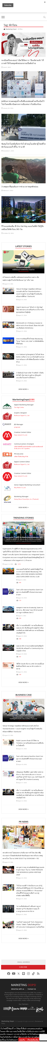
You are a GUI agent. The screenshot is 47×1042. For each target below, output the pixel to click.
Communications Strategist (24, 444)
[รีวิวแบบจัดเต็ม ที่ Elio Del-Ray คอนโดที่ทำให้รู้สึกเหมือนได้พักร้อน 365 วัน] (23, 209)
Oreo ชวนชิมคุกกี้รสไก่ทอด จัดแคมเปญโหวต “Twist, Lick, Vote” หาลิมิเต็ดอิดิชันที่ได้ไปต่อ (30, 341)
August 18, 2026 (22, 597)
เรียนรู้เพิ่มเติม (32, 1040)
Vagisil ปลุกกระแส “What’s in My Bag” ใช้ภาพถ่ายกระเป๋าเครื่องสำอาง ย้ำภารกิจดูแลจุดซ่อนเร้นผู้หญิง (30, 309)
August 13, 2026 (22, 636)
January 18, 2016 (8, 108)
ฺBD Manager (18, 424)
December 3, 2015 (8, 151)
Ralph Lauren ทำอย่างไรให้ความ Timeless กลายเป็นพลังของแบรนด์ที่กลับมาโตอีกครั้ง (30, 742)
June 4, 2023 (7, 67)
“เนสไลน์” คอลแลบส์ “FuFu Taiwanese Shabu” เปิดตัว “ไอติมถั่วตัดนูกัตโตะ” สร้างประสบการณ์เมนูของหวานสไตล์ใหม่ (30, 924)
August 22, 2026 (22, 299)
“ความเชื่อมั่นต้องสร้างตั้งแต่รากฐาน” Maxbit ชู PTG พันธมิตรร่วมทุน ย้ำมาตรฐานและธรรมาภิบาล (28, 908)
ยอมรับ (22, 1040)
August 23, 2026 (8, 284)
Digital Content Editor (22, 462)
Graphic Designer (20, 413)
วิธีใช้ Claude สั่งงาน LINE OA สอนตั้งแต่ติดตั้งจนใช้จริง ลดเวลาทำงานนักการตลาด (30, 666)
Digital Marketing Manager (24, 405)
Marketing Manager (21, 496)
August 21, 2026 (22, 315)
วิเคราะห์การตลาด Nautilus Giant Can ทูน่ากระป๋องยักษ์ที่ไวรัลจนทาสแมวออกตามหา (29, 592)
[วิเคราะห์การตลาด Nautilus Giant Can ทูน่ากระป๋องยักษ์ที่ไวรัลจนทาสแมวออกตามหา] (8, 591)
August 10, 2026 (22, 654)
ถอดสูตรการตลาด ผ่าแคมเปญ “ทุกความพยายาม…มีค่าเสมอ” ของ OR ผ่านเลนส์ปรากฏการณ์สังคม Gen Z (29, 609)
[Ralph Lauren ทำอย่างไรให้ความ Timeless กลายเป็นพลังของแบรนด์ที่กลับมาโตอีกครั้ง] (8, 742)
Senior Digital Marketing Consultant (27, 485)
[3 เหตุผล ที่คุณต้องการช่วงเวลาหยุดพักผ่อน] (23, 169)
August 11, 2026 (22, 672)
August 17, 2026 (22, 782)
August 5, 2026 (21, 615)
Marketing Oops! (7, 1021)
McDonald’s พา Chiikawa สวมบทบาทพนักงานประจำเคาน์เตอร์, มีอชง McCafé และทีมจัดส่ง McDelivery (30, 325)
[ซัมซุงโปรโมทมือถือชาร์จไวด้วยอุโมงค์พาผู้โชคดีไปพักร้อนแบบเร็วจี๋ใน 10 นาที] (23, 127)
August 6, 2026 (21, 580)
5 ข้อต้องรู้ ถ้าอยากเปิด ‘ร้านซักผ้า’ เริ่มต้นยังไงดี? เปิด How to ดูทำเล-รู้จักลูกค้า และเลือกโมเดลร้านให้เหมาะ (30, 375)
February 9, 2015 (8, 190)
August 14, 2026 (8, 564)
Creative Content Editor (22, 432)
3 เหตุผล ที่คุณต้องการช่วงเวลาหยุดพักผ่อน (19, 186)
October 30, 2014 (8, 233)
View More (22, 507)
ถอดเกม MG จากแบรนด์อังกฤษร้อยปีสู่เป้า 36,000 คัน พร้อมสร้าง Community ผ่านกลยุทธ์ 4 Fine (30, 648)
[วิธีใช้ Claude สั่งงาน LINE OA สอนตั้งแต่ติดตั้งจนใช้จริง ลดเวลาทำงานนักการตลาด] (8, 665)
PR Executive (18, 454)
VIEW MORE (22, 389)
